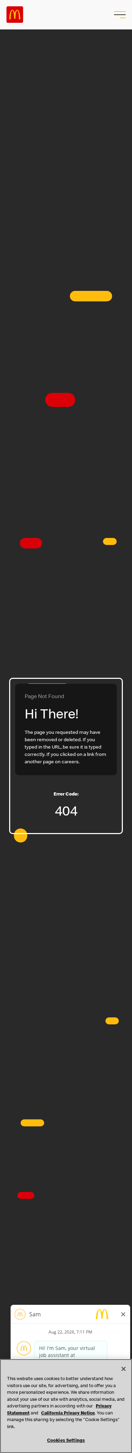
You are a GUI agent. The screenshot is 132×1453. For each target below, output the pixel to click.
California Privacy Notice (68, 1413)
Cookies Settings (66, 1441)
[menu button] (119, 14)
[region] (66, 1406)
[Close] (123, 1369)
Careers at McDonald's (15, 14)
